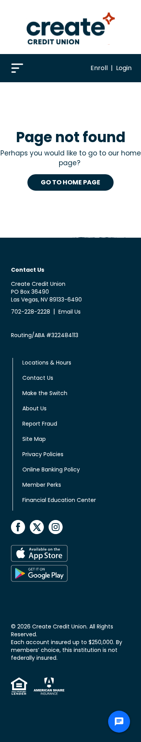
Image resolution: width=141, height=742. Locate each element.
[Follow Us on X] (37, 526)
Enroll (99, 67)
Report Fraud (39, 424)
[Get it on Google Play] (69, 573)
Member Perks (41, 485)
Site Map (34, 439)
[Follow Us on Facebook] (19, 526)
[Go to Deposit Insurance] (46, 686)
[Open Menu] (17, 67)
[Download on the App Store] (69, 553)
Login (124, 67)
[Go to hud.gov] (19, 686)
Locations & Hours (46, 362)
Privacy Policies (42, 454)
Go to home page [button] (70, 182)
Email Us (69, 312)
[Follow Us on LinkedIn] (56, 526)
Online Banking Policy (51, 469)
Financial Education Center (59, 500)
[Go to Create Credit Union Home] (71, 27)
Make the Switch (44, 393)
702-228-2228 (30, 312)
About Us (34, 408)
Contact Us (37, 378)
